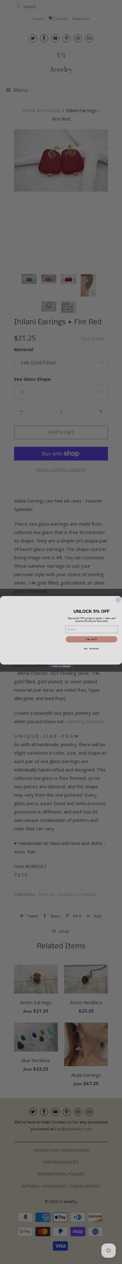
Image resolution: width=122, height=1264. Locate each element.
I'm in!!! (91, 639)
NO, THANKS (91, 648)
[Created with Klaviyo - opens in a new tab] (61, 666)
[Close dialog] (118, 600)
